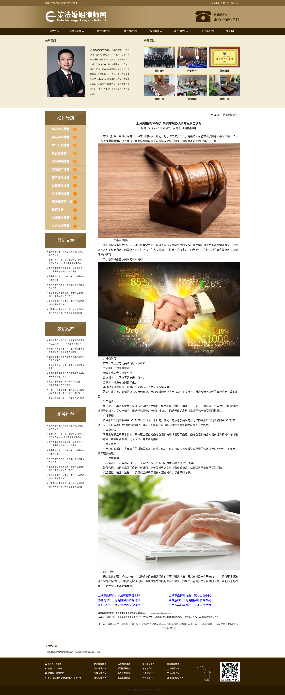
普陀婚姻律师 (148, 668)
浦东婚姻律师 (100, 678)
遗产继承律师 (208, 31)
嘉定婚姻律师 (124, 664)
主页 (216, 114)
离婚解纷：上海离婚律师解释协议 (190, 600)
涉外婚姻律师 (181, 31)
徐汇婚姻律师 (100, 668)
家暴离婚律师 (61, 226)
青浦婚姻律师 (148, 678)
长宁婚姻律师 (148, 673)
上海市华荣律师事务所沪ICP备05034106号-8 (142, 690)
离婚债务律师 (61, 218)
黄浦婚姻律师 (100, 673)
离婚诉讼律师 (77, 31)
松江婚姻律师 (148, 664)
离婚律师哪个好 (62, 201)
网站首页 (54, 31)
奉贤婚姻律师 (173, 664)
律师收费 (58, 210)
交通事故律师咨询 (65, 652)
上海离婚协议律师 (81, 652)
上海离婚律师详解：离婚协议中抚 (190, 595)
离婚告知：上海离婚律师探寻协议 (119, 605)
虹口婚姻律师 (124, 678)
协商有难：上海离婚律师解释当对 (119, 600)
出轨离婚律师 (61, 185)
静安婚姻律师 (100, 664)
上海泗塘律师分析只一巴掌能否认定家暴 (66, 398)
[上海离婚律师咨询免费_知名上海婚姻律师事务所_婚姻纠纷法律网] (76, 21)
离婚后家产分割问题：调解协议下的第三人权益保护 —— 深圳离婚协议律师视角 (149, 624)
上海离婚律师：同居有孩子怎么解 (119, 595)
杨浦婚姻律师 (124, 668)
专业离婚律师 (61, 193)
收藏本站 (225, 3)
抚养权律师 (156, 31)
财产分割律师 (131, 31)
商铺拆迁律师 (95, 652)
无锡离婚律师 (51, 652)
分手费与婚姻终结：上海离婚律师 (190, 605)
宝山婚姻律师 (173, 673)
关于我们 (230, 31)
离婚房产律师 (61, 169)
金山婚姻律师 (173, 668)
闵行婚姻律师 (124, 673)
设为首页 (215, 3)
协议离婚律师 (104, 31)
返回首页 (235, 3)
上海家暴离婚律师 (175, 678)
